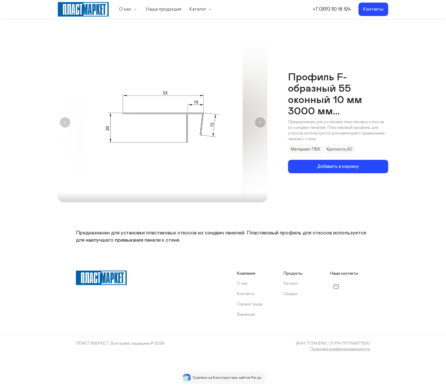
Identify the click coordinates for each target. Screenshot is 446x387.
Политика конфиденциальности (340, 349)
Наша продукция (163, 9)
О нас (125, 9)
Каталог (197, 9)
